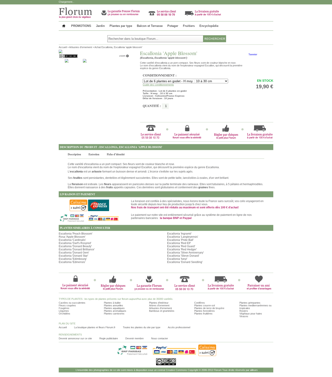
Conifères (199, 302)
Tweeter (252, 54)
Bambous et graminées (161, 311)
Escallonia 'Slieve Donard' (183, 255)
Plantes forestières (204, 311)
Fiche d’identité (116, 154)
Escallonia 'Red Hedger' (182, 249)
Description (74, 154)
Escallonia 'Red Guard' (181, 246)
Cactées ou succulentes (72, 302)
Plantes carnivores (114, 313)
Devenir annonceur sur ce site (75, 338)
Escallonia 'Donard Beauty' (75, 246)
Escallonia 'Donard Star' (73, 255)
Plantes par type (121, 26)
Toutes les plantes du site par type (141, 327)
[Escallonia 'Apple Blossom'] (66, 60)
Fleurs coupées (67, 305)
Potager (172, 26)
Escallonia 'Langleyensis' (182, 236)
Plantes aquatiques (114, 308)
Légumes (64, 311)
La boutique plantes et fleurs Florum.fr (94, 327)
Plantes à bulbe (112, 302)
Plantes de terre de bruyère (209, 308)
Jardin (100, 26)
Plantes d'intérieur (158, 302)
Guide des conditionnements (158, 84)
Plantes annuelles (113, 305)
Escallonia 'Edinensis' (72, 262)
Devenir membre (134, 338)
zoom (122, 55)
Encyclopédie (208, 26)
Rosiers (243, 311)
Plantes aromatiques (115, 311)
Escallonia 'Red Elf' (179, 243)
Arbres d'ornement (159, 305)
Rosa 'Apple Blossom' (72, 236)
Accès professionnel (179, 327)
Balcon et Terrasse (150, 26)
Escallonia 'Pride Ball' (180, 240)
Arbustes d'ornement (80, 47)
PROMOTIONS (81, 26)
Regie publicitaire (108, 338)
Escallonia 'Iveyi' (177, 259)
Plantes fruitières (203, 313)
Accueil (63, 47)
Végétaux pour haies (250, 313)
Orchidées (64, 313)
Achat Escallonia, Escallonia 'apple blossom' (118, 47)
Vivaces (243, 316)
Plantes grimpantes (249, 302)
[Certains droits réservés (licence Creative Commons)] (68, 56)
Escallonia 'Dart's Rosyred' (75, 243)
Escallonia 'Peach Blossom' (75, 233)
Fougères (64, 308)
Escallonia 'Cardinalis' (72, 240)
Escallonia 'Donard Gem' (74, 252)
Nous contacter (159, 338)
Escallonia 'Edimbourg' (73, 259)
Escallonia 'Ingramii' (179, 233)
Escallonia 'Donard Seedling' (185, 262)
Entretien (94, 154)
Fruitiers (189, 26)
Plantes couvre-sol (204, 305)
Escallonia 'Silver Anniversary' (185, 252)
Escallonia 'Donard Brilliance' (77, 249)
